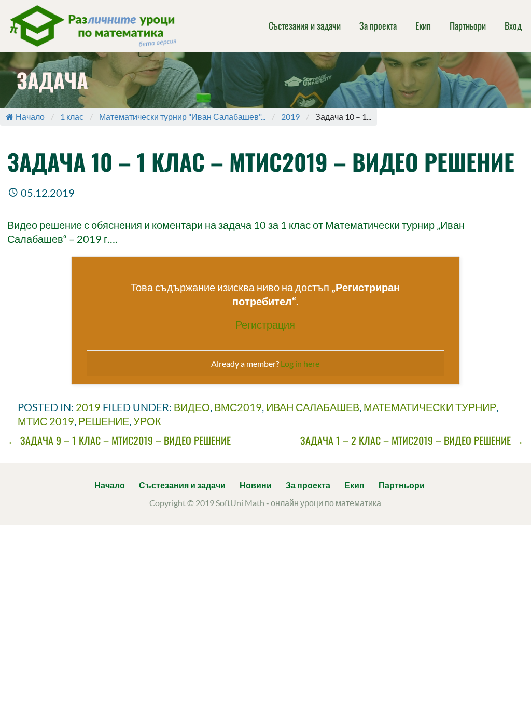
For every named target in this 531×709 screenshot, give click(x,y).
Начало (30, 116)
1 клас (71, 116)
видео (192, 407)
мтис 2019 (46, 421)
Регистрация (265, 324)
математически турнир (430, 407)
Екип (423, 25)
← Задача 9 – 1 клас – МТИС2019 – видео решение (119, 440)
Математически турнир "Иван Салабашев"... (182, 116)
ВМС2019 (238, 407)
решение (103, 421)
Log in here (300, 364)
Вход (513, 25)
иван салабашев (312, 407)
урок (147, 421)
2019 (290, 116)
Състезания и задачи (305, 25)
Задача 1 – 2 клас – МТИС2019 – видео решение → (412, 440)
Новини (256, 485)
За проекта (378, 25)
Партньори (468, 25)
